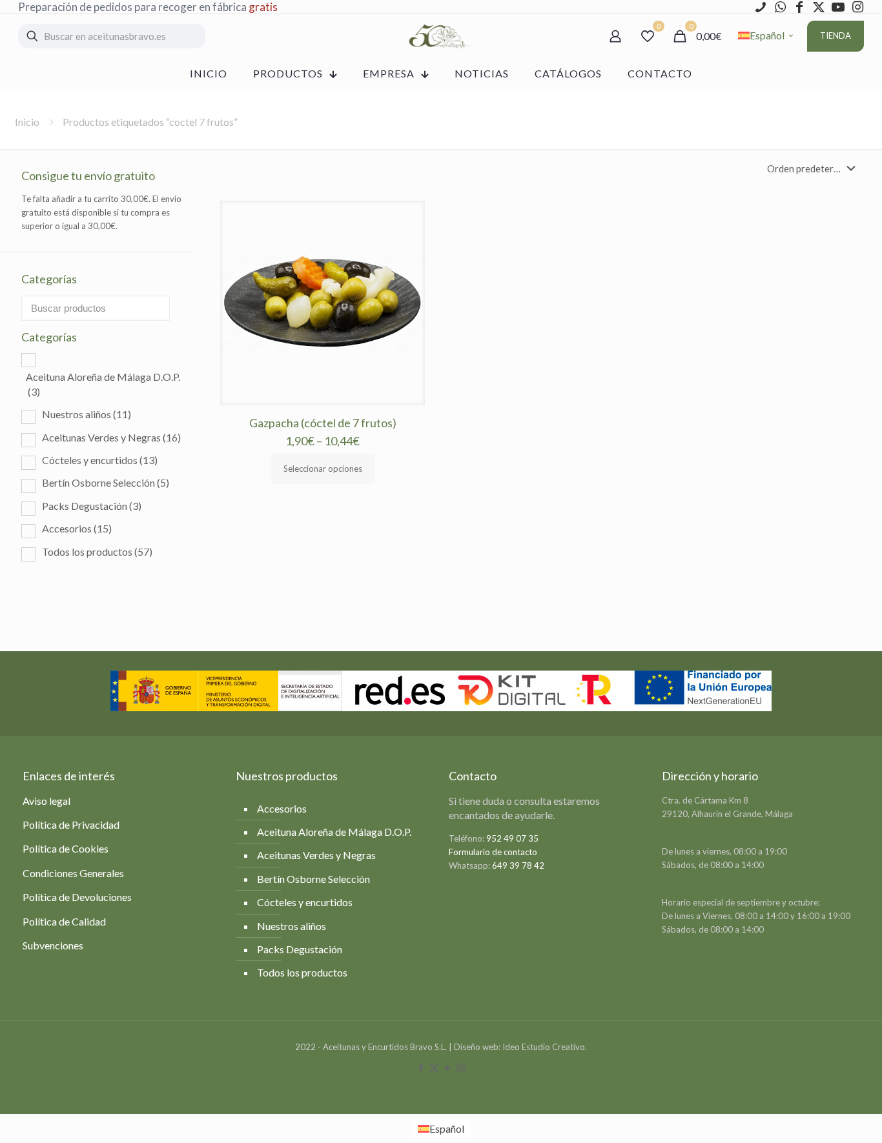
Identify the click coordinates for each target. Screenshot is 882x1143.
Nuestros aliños (86, 414)
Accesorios (77, 528)
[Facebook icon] (421, 1067)
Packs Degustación (91, 506)
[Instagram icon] (461, 1067)
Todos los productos (97, 551)
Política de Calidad (64, 921)
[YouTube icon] (448, 1067)
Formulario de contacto (493, 852)
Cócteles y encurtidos (100, 460)
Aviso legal (46, 800)
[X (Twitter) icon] (434, 1067)
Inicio (27, 122)
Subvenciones (53, 945)
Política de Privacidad (71, 824)
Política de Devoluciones (77, 897)
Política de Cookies (65, 848)
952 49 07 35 (512, 838)
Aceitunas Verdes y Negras (111, 437)
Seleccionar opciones (322, 468)
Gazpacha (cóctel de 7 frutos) (322, 423)
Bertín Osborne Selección (105, 482)
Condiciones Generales (73, 873)
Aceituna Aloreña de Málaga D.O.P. (103, 383)
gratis (263, 7)
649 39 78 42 (518, 865)
